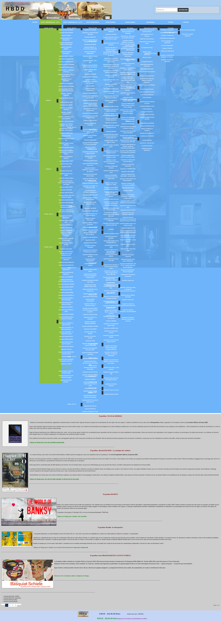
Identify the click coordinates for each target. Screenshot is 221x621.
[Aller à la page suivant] (18, 604)
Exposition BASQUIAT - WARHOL (11, 596)
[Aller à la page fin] (20, 604)
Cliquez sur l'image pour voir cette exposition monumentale (47, 442)
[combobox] (167, 10)
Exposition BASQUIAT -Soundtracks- (12, 598)
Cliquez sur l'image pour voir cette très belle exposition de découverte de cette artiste (54, 479)
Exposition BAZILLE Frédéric (10, 599)
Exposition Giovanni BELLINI (10, 601)
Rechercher (183, 10)
